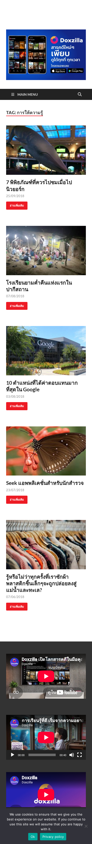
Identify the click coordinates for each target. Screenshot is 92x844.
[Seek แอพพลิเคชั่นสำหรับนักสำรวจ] (46, 451)
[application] (46, 737)
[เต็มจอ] (79, 754)
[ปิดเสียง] (71, 754)
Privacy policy (53, 837)
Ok (33, 837)
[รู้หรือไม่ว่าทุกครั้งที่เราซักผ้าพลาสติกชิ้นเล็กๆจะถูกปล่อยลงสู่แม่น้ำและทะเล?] (46, 544)
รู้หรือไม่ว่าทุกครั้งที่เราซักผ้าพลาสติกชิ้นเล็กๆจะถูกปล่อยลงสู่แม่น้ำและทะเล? (41, 583)
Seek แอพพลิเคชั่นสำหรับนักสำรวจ (45, 483)
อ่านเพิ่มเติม (15, 204)
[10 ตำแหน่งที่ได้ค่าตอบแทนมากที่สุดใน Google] (46, 350)
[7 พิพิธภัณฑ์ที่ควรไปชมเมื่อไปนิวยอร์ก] (46, 150)
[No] (85, 826)
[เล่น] (12, 754)
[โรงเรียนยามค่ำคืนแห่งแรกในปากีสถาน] (46, 250)
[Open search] (79, 94)
